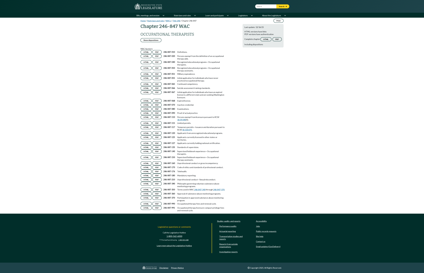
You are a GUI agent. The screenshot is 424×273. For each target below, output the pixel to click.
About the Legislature (271, 15)
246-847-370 (218, 189)
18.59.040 (181, 120)
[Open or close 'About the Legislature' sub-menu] (285, 15)
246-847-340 (199, 189)
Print (278, 21)
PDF (277, 39)
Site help (259, 236)
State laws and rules (182, 15)
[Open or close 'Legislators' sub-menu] (252, 15)
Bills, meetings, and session (147, 15)
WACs (168, 21)
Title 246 (176, 21)
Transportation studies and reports (231, 237)
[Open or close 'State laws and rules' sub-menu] (195, 15)
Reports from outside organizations (228, 245)
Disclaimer (163, 268)
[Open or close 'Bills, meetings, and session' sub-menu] (163, 15)
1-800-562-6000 (174, 236)
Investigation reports (228, 252)
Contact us (260, 241)
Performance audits (227, 226)
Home (143, 21)
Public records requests (266, 231)
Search (282, 6)
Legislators (243, 15)
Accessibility (261, 221)
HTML (266, 39)
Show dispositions (150, 40)
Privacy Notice (177, 268)
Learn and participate (214, 15)
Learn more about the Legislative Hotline (174, 245)
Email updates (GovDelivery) (268, 246)
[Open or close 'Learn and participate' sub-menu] (228, 15)
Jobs (258, 226)
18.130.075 (187, 130)
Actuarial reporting (227, 231)
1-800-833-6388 (183, 240)
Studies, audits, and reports (228, 221)
